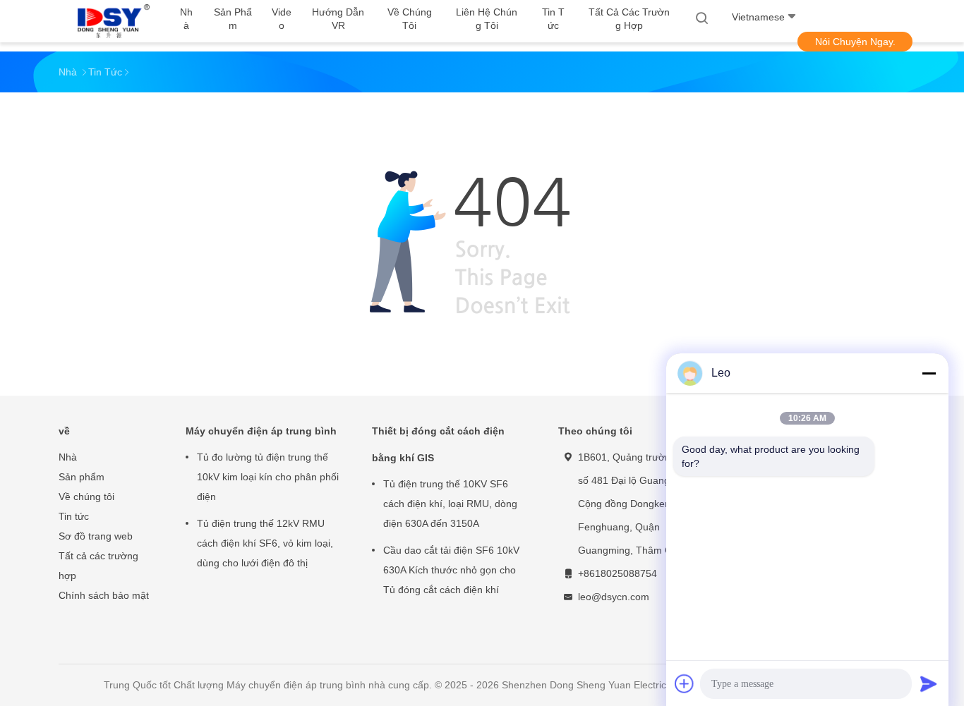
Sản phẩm (81, 476)
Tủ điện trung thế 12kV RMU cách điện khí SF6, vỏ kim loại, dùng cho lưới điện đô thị (265, 543)
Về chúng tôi (86, 496)
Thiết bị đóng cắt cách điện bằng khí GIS (438, 444)
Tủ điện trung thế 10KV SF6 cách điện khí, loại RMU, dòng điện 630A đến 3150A (450, 503)
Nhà (68, 457)
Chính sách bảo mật (104, 595)
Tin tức (74, 516)
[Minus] (928, 373)
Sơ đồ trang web (96, 536)
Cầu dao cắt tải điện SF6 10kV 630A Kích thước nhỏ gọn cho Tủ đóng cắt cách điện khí (451, 569)
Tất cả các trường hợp (98, 565)
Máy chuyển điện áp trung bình (261, 431)
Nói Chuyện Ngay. (855, 41)
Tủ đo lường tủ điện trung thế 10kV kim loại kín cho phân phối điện (268, 476)
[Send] (928, 683)
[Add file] (684, 683)
